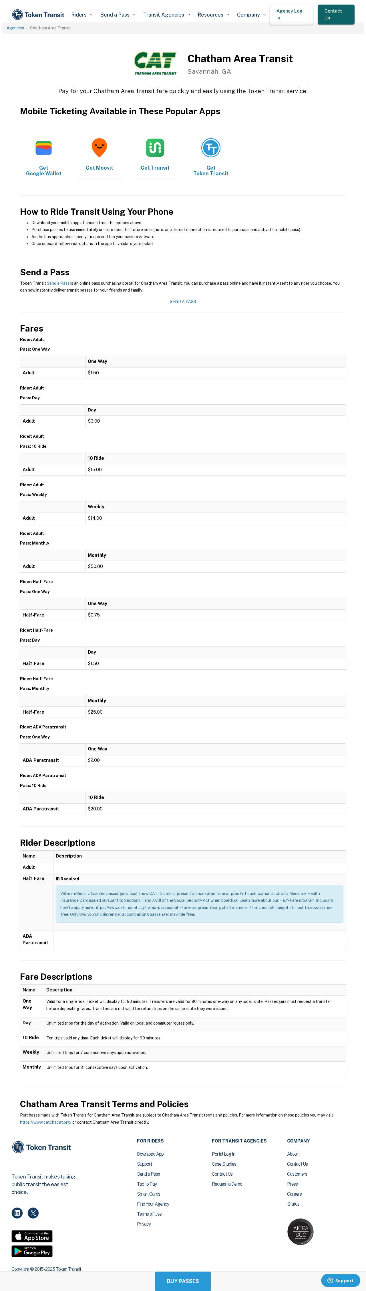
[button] (81, 15)
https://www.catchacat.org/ (45, 1122)
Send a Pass (58, 283)
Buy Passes (183, 1281)
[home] (39, 14)
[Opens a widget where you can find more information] (340, 1281)
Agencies (15, 28)
